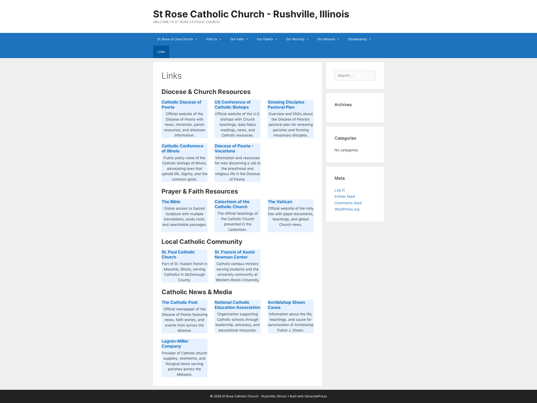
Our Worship (295, 39)
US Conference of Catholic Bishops (233, 105)
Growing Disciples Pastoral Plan (286, 105)
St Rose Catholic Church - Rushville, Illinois (251, 14)
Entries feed (345, 196)
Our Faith (237, 39)
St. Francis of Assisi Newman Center (235, 255)
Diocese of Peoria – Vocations (234, 148)
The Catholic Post (180, 302)
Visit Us (211, 39)
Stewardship (357, 39)
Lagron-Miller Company (175, 344)
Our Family (265, 39)
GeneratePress (316, 396)
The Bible (171, 201)
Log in (340, 190)
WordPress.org (347, 209)
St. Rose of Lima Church (175, 39)
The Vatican (280, 201)
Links (161, 52)
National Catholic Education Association (237, 305)
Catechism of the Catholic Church (232, 204)
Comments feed (348, 203)
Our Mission (326, 39)
